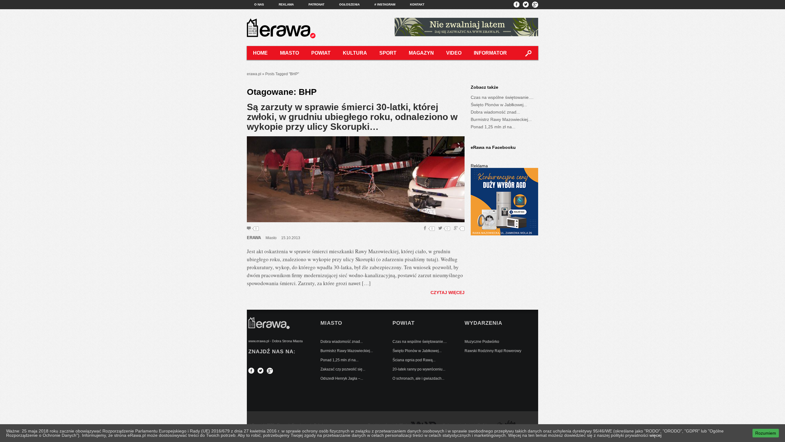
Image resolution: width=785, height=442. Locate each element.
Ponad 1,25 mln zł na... (493, 126)
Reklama (286, 4)
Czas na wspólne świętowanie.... (502, 97)
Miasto (289, 53)
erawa (254, 237)
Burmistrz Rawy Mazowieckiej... (501, 119)
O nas (259, 4)
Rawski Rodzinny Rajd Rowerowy (493, 351)
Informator (490, 53)
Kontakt (417, 4)
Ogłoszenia (349, 4)
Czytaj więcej (448, 292)
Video (453, 53)
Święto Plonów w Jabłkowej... (499, 104)
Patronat (316, 4)
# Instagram (384, 4)
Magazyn (421, 53)
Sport (387, 53)
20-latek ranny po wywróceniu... (418, 369)
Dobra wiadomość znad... (495, 112)
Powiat (321, 53)
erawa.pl (254, 74)
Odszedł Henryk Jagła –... (341, 378)
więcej (655, 435)
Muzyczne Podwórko (482, 341)
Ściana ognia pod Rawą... (413, 360)
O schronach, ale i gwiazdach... (418, 378)
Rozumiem (765, 433)
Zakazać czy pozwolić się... (342, 369)
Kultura (355, 53)
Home (260, 53)
